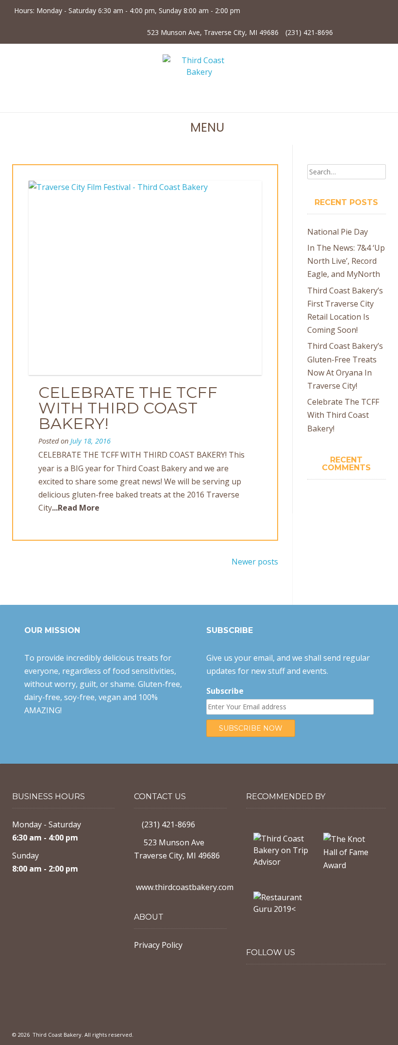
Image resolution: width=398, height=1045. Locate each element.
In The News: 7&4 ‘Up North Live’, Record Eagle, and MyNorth (346, 260)
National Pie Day (337, 231)
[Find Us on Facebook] (346, 31)
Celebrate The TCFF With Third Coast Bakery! (127, 408)
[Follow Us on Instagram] (363, 31)
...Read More (76, 507)
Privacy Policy (158, 945)
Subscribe (225, 690)
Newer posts (255, 561)
